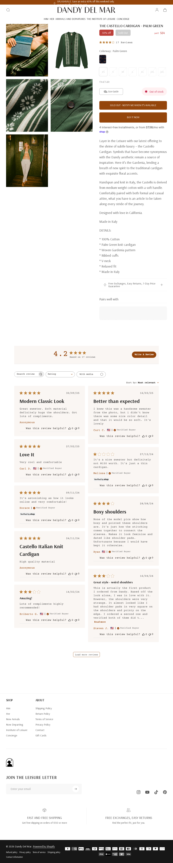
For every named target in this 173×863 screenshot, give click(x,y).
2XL (152, 71)
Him (8, 708)
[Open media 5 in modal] (27, 160)
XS (103, 71)
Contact (39, 730)
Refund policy (11, 852)
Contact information (14, 857)
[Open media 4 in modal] (72, 105)
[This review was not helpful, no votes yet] (76, 428)
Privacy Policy (42, 724)
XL (142, 71)
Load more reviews (86, 654)
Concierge (11, 735)
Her (8, 713)
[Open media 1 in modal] (27, 50)
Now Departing (14, 724)
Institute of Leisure (16, 730)
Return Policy (42, 713)
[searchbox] (26, 374)
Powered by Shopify (44, 846)
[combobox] (60, 374)
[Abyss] (102, 59)
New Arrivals (13, 719)
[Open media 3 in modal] (27, 105)
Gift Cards (40, 735)
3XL (162, 71)
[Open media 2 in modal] (72, 50)
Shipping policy (53, 852)
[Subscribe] (75, 789)
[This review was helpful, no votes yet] (69, 428)
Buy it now (133, 117)
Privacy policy (25, 852)
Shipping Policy (43, 708)
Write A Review (144, 354)
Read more (100, 621)
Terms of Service (44, 719)
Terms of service (39, 852)
